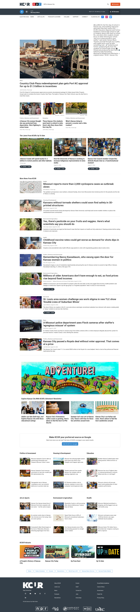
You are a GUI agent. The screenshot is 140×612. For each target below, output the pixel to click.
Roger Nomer (46, 208)
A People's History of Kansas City (30, 562)
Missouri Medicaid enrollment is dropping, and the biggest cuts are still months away (107, 505)
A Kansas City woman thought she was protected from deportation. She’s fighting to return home (30, 124)
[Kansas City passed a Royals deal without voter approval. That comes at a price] (31, 344)
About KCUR (57, 583)
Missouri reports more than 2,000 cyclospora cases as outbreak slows (78, 185)
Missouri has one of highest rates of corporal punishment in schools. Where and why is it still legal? (108, 472)
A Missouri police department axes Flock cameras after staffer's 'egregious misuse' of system (78, 324)
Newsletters (60, 571)
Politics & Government (28, 453)
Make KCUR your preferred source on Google (70, 437)
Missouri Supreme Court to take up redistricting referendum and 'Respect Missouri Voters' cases (41, 460)
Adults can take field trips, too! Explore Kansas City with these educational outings (32, 419)
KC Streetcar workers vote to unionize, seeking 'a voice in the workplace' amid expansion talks (74, 484)
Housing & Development (49, 200)
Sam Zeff (45, 262)
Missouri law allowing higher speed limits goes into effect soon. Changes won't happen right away (75, 460)
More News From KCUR (28, 178)
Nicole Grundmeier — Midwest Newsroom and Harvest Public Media (58, 281)
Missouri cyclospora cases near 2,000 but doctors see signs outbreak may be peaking (107, 517)
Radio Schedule (40, 571)
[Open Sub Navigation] (35, 16)
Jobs (77, 594)
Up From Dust (75, 561)
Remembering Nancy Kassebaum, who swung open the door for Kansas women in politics (78, 258)
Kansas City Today (51, 561)
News (32, 16)
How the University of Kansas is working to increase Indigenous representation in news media (69, 161)
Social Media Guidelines (103, 583)
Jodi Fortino (45, 129)
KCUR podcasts (25, 543)
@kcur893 (96, 25)
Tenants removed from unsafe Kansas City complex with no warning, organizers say (73, 472)
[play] (21, 12)
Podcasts (56, 594)
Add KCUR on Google (70, 444)
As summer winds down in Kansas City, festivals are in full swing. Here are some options (41, 517)
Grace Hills (22, 129)
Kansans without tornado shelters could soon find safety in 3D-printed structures (78, 204)
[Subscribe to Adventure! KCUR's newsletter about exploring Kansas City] (70, 378)
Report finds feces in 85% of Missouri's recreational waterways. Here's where (74, 517)
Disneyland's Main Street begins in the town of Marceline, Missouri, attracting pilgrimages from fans (41, 528)
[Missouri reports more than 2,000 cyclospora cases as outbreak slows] (31, 187)
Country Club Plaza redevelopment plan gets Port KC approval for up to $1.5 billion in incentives (54, 85)
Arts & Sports (24, 498)
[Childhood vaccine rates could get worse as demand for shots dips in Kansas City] (31, 243)
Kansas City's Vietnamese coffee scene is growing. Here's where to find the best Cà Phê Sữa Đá (57, 420)
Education (45, 118)
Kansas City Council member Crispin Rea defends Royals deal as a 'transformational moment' (103, 161)
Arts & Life (41, 16)
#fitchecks (114, 53)
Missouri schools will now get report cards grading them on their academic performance (107, 484)
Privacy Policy (100, 597)
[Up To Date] (108, 551)
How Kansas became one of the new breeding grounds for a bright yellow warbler (74, 528)
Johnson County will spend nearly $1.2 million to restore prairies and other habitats (36, 160)
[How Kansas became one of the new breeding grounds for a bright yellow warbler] (58, 529)
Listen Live (57, 586)
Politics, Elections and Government (29, 118)
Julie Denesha (23, 90)
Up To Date (100, 561)
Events (77, 583)
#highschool (106, 53)
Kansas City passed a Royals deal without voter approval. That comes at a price (81, 343)
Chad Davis (45, 328)
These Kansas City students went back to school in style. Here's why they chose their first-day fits (53, 124)
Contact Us (78, 590)
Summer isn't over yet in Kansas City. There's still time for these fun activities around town (82, 419)
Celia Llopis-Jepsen (47, 226)
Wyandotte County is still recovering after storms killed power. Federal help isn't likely (75, 505)
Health (45, 181)
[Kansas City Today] (57, 551)
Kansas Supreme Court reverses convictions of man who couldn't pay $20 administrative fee (41, 472)
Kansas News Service (88, 571)
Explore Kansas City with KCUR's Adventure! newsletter (41, 399)
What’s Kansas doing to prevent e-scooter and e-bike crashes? (76, 123)
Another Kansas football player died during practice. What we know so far (108, 460)
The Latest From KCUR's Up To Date (32, 136)
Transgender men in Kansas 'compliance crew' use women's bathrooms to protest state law (40, 484)
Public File (99, 594)
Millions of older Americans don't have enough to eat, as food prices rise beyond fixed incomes (80, 277)
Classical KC (95, 16)
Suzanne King (46, 245)
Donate (116, 4)
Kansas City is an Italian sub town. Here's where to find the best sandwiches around (106, 419)
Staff (77, 586)
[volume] (26, 12)
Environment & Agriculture (50, 218)
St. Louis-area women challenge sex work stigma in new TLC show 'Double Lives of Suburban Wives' (79, 300)
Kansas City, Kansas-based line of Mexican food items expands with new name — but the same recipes (40, 505)
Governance (100, 590)
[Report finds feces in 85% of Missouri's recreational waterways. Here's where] (58, 517)
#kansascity (97, 53)
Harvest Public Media (105, 571)
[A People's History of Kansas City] (32, 551)
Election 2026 (24, 16)
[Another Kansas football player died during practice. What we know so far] (92, 461)
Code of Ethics (101, 586)
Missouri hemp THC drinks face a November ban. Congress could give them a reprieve (108, 528)
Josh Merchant (46, 347)
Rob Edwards (46, 189)
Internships (78, 597)
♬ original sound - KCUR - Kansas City (106, 54)
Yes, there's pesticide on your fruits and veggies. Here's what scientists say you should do (76, 222)
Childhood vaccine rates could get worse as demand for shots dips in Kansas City (81, 241)
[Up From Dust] (83, 551)
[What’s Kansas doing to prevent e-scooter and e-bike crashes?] (76, 108)
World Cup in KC (73, 571)
